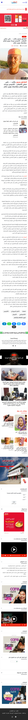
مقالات (20, 34)
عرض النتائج (14, 503)
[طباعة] (14, 326)
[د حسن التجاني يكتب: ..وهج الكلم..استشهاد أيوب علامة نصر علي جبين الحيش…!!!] (21, 441)
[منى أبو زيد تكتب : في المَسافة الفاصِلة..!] (21, 423)
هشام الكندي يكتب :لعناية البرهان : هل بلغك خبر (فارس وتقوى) (7, 424)
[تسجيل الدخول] (2, 3)
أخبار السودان (15, 311)
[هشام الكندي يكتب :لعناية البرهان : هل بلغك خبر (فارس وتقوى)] (7, 418)
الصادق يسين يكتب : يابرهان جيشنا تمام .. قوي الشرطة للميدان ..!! (7, 447)
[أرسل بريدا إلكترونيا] (20, 46)
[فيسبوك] (24, 323)
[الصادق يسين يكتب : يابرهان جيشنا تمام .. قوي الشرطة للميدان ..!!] (7, 440)
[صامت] (5, 555)
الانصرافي (22, 314)
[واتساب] (9, 323)
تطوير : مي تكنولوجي (14, 711)
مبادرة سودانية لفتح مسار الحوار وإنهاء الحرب (15, 9)
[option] (14, 357)
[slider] (15, 555)
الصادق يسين (21, 82)
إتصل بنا (7, 713)
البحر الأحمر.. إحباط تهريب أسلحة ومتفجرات (17, 566)
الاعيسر (6, 311)
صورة (24, 495)
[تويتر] (19, 323)
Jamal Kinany (23, 46)
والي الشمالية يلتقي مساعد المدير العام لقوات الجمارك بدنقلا (14, 573)
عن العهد (24, 713)
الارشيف (3, 713)
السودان (25, 237)
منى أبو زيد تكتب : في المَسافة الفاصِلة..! (21, 432)
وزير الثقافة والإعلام (19, 317)
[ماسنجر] (14, 323)
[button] (14, 549)
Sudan (23, 311)
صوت (24, 497)
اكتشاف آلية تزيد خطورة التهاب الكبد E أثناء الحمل (15, 576)
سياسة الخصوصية (17, 713)
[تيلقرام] (4, 323)
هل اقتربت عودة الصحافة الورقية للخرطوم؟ (14, 358)
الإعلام (25, 176)
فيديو (24, 499)
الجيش (14, 314)
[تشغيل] (25, 555)
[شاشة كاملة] (3, 555)
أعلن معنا (12, 713)
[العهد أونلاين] (14, 2)
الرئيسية (24, 34)
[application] (14, 549)
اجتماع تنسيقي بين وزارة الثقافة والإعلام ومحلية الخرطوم (14, 568)
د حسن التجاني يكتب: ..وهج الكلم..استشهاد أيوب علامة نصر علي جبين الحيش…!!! (21, 450)
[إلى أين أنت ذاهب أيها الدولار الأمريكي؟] (23, 123)
